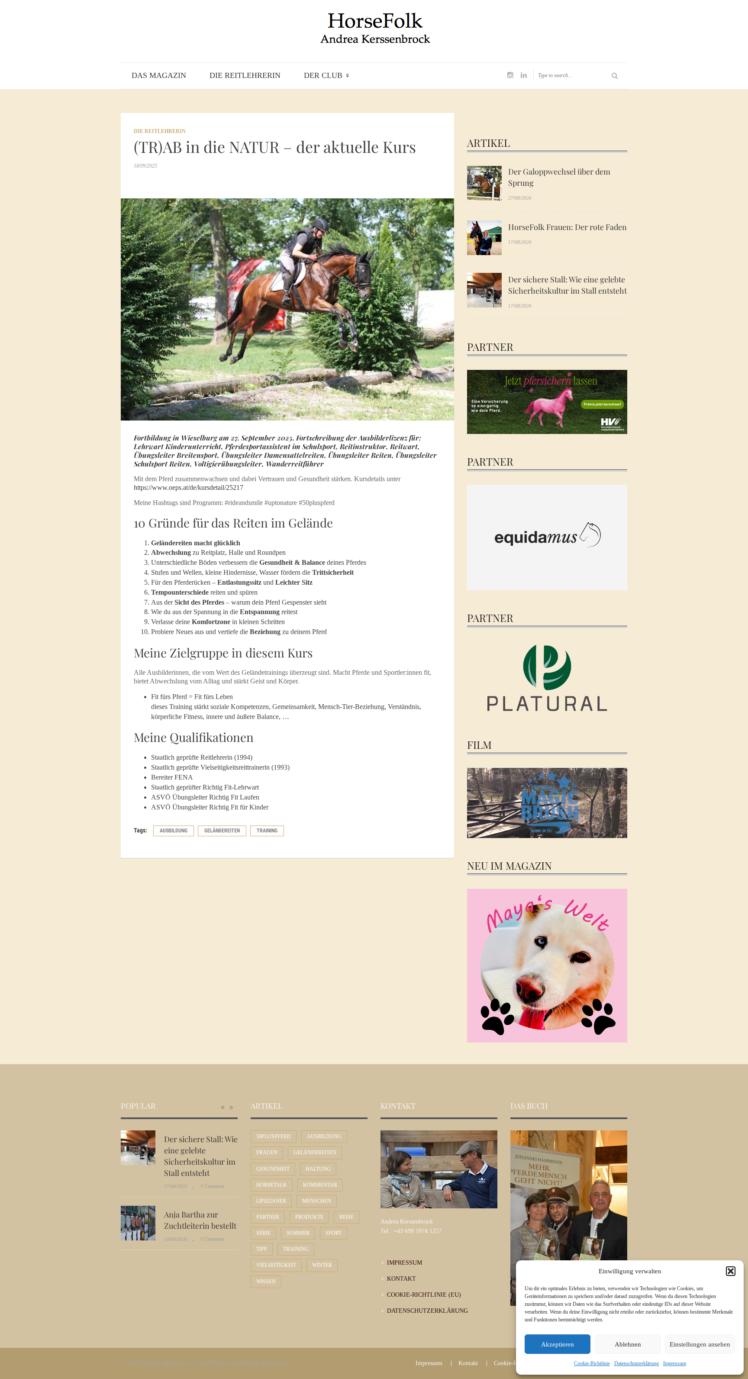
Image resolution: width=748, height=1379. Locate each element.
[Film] (547, 803)
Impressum (674, 1363)
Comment (212, 1186)
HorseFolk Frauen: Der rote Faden (567, 227)
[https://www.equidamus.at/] (547, 537)
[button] (730, 1271)
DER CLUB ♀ (327, 75)
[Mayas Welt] (547, 964)
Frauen (266, 1152)
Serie (263, 1233)
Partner (267, 1217)
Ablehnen (628, 1344)
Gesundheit (273, 1169)
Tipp (261, 1249)
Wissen (266, 1282)
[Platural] (547, 679)
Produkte (309, 1217)
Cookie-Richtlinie (592, 1363)
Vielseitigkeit (276, 1265)
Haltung (318, 1169)
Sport (334, 1233)
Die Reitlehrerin (245, 75)
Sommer (298, 1233)
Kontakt (401, 1278)
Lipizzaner (271, 1201)
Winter (322, 1265)
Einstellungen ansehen (700, 1344)
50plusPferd (273, 1136)
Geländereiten (222, 831)
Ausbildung (173, 831)
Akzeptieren (557, 1344)
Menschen (316, 1201)
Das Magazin (159, 75)
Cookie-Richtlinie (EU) (424, 1295)
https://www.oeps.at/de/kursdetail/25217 (188, 487)
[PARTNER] (547, 401)
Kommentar (320, 1185)
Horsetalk (271, 1185)
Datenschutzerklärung (636, 1363)
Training (267, 831)
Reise (346, 1217)
